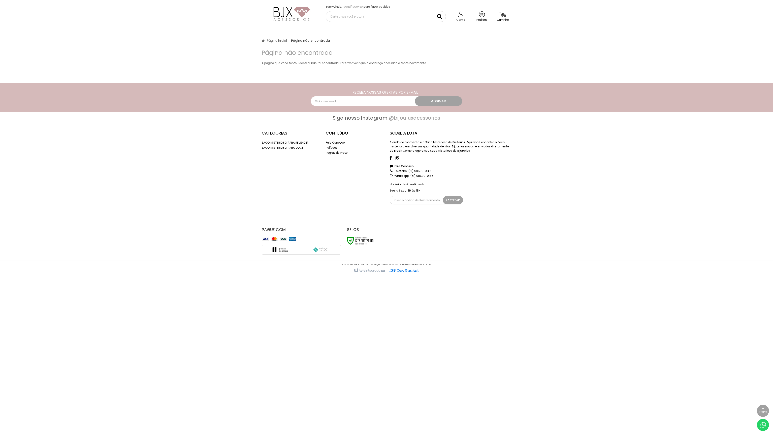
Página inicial (277, 40)
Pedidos (481, 20)
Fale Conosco (335, 143)
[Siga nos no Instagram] (399, 159)
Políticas (331, 148)
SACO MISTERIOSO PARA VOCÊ (282, 148)
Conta (460, 20)
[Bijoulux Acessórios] (290, 13)
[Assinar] (438, 101)
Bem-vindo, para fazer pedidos (358, 7)
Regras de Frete (337, 153)
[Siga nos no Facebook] (393, 159)
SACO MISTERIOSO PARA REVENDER (285, 143)
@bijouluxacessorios (414, 117)
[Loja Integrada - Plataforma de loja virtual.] (369, 270)
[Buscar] (439, 16)
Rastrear (453, 200)
